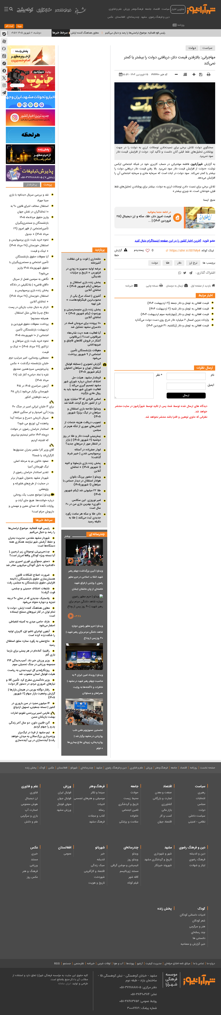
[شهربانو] (80, 11)
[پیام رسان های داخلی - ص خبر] (30, 100)
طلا (167, 263)
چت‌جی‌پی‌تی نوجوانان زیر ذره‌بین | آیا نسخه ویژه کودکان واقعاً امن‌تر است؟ (32, 553)
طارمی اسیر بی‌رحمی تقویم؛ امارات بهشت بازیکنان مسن (33, 715)
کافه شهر (133, 877)
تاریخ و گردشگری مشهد (158, 859)
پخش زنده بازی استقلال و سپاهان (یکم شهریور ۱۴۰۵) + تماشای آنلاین (84, 286)
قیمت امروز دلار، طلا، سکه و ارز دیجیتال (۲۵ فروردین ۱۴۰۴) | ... (144, 218)
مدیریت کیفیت (153, 963)
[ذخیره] (199, 75)
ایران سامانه (64, 984)
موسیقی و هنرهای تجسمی (89, 798)
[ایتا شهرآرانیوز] (4, 56)
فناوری (34, 792)
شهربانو (73, 768)
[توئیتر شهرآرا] (4, 78)
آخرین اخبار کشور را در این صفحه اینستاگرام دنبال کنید (168, 241)
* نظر (159, 375)
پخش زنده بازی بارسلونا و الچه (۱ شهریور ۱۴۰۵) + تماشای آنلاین (83, 467)
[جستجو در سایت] (11, 9)
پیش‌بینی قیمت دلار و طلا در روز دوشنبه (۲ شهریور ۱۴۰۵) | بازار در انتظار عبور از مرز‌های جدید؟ (82, 440)
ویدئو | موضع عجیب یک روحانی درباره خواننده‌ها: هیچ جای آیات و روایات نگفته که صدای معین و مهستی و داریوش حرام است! (31, 503)
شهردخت (99, 877)
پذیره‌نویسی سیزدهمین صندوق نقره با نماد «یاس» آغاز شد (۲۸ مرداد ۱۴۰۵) (31, 375)
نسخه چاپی (152, 286)
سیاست (166, 9)
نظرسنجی (79, 963)
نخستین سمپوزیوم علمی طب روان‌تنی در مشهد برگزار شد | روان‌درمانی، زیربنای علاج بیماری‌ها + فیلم (85, 739)
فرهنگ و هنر (30, 871)
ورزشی (34, 865)
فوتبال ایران (64, 792)
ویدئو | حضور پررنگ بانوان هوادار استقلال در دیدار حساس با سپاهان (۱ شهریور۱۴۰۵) (82, 481)
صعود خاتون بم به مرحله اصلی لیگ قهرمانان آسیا (31, 464)
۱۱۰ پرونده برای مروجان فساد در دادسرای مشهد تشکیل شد (83, 325)
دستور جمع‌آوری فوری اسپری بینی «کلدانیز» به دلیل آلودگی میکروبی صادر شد (30, 563)
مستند (34, 859)
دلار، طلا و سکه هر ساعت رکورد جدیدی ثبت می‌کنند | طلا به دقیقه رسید (83, 518)
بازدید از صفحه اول (201, 286)
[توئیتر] (184, 273)
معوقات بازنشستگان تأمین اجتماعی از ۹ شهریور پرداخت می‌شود (84, 354)
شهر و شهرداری (163, 853)
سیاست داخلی (197, 816)
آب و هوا (118, 963)
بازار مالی (167, 810)
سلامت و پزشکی (128, 821)
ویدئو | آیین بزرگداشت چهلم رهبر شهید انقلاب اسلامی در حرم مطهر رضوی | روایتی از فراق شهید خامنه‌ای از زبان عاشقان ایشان (85, 580)
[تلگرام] (190, 273)
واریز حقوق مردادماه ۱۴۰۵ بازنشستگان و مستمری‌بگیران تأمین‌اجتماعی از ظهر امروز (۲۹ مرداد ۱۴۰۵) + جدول (31, 226)
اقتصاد (156, 9)
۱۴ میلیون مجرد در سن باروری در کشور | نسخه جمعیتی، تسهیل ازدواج (33, 705)
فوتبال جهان (64, 798)
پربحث (48, 184)
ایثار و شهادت (197, 865)
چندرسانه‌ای (133, 17)
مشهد (144, 17)
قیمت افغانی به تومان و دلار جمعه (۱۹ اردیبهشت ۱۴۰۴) (178, 303)
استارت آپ (31, 810)
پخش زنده (30, 768)
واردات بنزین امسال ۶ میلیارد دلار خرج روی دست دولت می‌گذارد (172, 320)
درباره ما (211, 963)
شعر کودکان (198, 920)
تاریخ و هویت (96, 883)
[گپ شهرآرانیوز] (4, 63)
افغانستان (120, 17)
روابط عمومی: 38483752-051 (138, 1001)
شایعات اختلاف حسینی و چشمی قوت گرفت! (33, 590)
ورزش (126, 9)
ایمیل (211, 385)
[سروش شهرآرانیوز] (4, 70)
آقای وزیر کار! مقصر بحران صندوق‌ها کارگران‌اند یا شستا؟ (33, 453)
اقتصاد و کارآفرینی (94, 871)
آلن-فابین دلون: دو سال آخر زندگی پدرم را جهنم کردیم (32, 724)
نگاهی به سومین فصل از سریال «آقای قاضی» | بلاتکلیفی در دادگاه (29, 282)
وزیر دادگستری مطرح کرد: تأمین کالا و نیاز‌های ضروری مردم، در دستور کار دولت (30, 682)
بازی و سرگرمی (29, 816)
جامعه (148, 9)
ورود (19, 26)
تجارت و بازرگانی (162, 798)
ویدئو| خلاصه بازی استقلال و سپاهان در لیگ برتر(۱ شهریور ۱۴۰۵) (84, 413)
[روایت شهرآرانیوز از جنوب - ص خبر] (30, 78)
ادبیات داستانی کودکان (192, 915)
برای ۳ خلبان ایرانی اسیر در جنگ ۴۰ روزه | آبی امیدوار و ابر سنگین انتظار (33, 409)
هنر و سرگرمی (197, 926)
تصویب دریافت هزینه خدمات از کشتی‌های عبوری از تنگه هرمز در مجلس (82, 426)
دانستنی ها (199, 938)
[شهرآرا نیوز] (201, 8)
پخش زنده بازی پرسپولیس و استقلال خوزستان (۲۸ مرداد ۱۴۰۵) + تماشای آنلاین (29, 296)
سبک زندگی (98, 865)
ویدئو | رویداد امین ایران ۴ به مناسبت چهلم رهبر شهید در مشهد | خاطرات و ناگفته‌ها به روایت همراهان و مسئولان (85, 684)
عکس (110, 17)
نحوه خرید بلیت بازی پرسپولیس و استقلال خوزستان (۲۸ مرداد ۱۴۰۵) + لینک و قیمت (29, 245)
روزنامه (181, 25)
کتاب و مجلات (96, 816)
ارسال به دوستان (174, 286)
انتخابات (200, 798)
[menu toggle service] (6, 9)
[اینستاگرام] (30, 117)
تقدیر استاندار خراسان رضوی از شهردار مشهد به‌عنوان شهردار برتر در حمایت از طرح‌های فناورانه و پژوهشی (30, 481)
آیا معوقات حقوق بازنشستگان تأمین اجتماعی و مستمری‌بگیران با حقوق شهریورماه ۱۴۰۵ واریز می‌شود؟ (29, 265)
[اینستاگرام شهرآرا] (4, 85)
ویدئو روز (133, 859)
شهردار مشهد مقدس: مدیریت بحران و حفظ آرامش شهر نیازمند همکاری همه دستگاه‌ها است (31, 542)
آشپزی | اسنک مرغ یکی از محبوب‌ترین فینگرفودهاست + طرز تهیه (83, 300)
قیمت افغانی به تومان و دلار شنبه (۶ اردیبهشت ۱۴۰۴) (179, 308)
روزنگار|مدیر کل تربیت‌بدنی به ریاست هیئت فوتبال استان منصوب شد (31, 672)
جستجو (67, 963)
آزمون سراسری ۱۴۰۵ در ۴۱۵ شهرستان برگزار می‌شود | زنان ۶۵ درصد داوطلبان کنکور (30, 392)
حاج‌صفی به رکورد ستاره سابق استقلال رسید (30, 643)
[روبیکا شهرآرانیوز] (4, 48)
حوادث (134, 792)
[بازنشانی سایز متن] (183, 75)
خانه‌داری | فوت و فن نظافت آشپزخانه (84, 261)
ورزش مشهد (64, 810)
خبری (34, 853)
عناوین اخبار (178, 9)
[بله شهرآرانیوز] (4, 34)
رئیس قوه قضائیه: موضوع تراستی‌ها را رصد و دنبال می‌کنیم (151, 33)
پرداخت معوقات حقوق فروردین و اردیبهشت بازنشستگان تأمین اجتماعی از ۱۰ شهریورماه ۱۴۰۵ (30, 330)
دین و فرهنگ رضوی (159, 17)
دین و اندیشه (197, 853)
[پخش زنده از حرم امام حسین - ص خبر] (30, 55)
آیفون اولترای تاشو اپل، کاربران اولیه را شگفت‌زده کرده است (31, 633)
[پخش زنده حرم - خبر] (30, 154)
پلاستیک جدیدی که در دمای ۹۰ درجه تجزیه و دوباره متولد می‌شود (31, 600)
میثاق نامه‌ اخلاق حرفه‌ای (177, 963)
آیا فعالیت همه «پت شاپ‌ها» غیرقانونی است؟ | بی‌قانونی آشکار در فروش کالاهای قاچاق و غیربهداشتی (82, 339)
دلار (179, 263)
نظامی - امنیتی (196, 821)
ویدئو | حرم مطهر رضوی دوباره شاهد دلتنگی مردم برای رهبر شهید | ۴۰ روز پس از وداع (84, 632)
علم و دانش (31, 821)
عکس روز (32, 877)
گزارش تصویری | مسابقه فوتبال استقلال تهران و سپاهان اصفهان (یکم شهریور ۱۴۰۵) (82, 368)
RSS (57, 963)
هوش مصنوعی (29, 804)
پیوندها (130, 963)
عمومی (67, 853)
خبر (103, 853)
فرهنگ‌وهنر (137, 9)
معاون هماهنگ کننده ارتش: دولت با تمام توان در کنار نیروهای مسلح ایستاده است (73, 33)
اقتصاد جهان (165, 821)
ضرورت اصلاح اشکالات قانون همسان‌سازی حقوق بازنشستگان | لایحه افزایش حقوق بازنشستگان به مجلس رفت (31, 579)
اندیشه (101, 859)
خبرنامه (129, 286)
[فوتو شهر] (63, 11)
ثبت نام (9, 26)
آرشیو (140, 963)
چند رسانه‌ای (198, 932)
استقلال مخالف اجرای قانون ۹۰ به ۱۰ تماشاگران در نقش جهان (30, 209)
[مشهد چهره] (44, 12)
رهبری (201, 792)
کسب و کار (166, 816)
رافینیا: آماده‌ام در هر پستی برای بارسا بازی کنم (31, 653)
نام (212, 375)
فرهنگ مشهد (97, 821)
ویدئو (135, 853)
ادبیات (101, 804)
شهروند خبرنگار (163, 865)
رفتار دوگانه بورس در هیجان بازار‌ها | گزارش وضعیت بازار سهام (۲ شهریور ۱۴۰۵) (31, 693)
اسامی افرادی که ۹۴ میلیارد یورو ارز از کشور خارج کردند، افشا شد (82, 401)
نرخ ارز (193, 263)
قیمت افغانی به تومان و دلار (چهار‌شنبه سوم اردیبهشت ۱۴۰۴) (175, 314)
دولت (192, 48)
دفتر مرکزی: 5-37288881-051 (138, 987)
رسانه (102, 810)
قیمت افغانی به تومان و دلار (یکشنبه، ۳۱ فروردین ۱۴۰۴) (178, 325)
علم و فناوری (115, 9)
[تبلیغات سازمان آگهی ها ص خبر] (30, 173)
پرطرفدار (32, 184)
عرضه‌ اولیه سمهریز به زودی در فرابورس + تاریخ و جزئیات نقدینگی (83, 273)
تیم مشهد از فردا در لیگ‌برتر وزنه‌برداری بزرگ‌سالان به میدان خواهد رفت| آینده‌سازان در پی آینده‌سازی (33, 736)
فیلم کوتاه (132, 883)
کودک (42, 768)
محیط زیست (131, 798)
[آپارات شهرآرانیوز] (4, 41)
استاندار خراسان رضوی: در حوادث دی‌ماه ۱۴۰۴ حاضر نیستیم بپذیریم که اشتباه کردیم (29, 435)
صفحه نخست (207, 768)
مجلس (201, 804)
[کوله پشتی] (25, 11)
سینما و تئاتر (98, 792)
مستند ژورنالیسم (129, 871)
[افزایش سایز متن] (192, 75)
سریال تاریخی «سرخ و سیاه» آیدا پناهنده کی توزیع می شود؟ (29, 421)
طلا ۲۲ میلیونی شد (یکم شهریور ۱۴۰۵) (82, 492)
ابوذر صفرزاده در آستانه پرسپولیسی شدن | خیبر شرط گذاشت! (84, 453)
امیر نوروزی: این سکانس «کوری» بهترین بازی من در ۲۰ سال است (83, 504)
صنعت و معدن (163, 792)
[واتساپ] (179, 273)
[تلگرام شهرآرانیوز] (4, 92)
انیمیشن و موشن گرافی (124, 865)
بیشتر (65, 535)
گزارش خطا (118, 253)
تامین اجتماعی (130, 810)
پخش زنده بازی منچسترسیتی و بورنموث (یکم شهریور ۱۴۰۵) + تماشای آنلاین (82, 313)
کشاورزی (166, 804)
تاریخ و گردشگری (128, 804)
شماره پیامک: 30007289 (142, 1008)
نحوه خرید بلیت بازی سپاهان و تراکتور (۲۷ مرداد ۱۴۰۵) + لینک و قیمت (29, 347)
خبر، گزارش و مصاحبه (193, 944)
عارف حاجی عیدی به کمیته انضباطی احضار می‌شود (32, 623)
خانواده (134, 816)
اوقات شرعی (104, 963)
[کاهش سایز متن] (175, 75)
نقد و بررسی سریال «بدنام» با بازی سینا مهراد (29, 198)
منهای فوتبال (64, 804)
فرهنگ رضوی (197, 859)
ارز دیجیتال (31, 798)
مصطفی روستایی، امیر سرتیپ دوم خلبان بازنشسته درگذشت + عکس (29, 360)
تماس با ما (198, 963)
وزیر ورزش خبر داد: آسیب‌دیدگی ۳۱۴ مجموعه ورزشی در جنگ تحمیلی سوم (31, 662)
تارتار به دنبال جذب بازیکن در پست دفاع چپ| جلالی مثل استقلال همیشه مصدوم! (28, 313)
